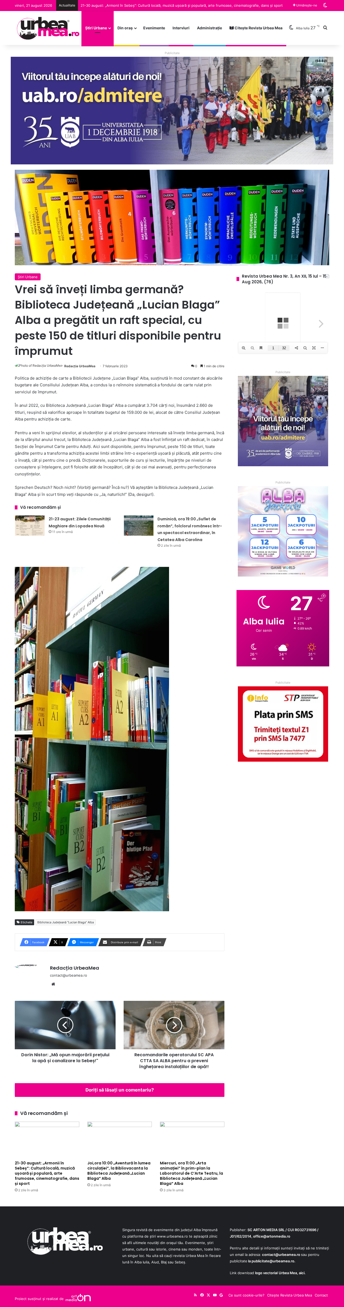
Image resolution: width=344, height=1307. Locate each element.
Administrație (209, 28)
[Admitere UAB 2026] (172, 110)
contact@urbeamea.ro (281, 1254)
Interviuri (181, 28)
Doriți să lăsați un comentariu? (119, 1090)
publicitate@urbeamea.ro (273, 1261)
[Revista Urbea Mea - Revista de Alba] (48, 28)
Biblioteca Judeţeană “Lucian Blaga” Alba (65, 922)
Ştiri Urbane (96, 28)
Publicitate (172, 53)
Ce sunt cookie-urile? (246, 1295)
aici (301, 1273)
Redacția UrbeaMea (79, 366)
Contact (321, 1295)
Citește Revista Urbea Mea (258, 28)
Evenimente (154, 28)
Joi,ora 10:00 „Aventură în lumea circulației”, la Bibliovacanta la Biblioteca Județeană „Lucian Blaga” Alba (167, 5)
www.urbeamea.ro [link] (172, 1236)
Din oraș (125, 28)
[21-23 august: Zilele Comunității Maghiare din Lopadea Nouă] (30, 525)
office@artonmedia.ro (271, 1236)
